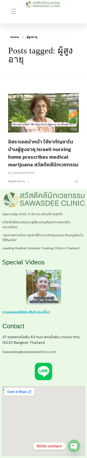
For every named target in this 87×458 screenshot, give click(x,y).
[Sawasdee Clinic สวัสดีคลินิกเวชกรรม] (42, 4)
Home (14, 37)
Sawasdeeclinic (23, 172)
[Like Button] (72, 181)
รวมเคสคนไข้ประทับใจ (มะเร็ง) (26, 312)
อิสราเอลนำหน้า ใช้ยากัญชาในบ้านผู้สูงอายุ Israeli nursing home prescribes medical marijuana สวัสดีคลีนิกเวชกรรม (43, 153)
